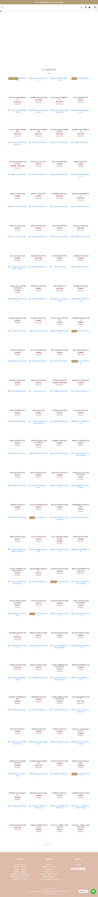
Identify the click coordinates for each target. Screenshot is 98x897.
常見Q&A (23, 872)
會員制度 (23, 867)
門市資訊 (16, 869)
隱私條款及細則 (15, 876)
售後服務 (23, 869)
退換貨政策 (15, 879)
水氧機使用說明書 (24, 874)
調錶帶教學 (14, 874)
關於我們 (16, 867)
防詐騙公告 (24, 879)
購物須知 (16, 872)
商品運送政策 (26, 876)
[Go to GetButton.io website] (93, 895)
